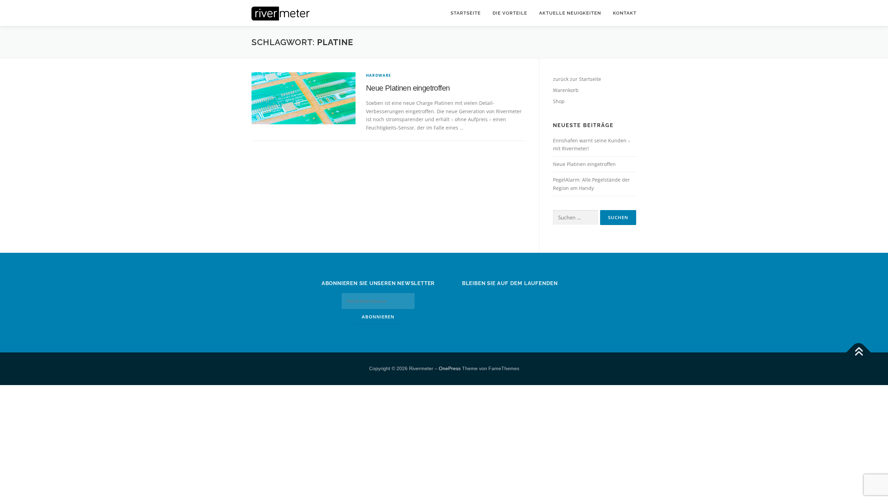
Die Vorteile (510, 13)
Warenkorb (566, 90)
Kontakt (625, 13)
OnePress (450, 368)
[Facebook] (510, 298)
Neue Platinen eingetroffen (408, 88)
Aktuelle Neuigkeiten (570, 13)
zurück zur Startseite (577, 79)
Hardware (378, 75)
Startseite (466, 13)
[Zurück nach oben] (858, 352)
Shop (559, 101)
